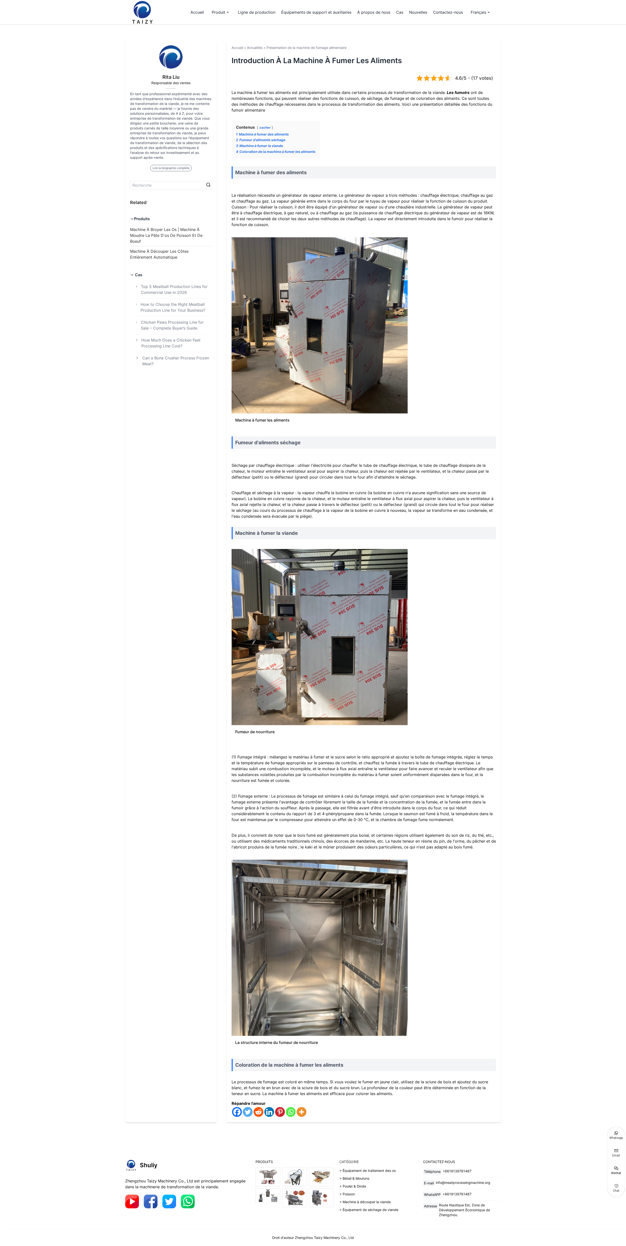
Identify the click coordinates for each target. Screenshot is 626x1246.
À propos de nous (373, 12)
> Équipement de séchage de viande (368, 1210)
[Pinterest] (280, 1112)
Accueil (197, 12)
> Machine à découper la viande (365, 1202)
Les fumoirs (458, 92)
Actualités (255, 48)
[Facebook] (237, 1112)
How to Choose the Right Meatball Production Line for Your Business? (173, 307)
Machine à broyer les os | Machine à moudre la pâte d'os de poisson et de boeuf (166, 235)
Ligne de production (256, 12)
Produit (218, 12)
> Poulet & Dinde (352, 1186)
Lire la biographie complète (171, 168)
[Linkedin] (269, 1112)
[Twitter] (248, 1112)
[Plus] (301, 1112)
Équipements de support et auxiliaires (316, 12)
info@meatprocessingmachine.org (463, 1182)
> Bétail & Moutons (354, 1178)
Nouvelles (418, 12)
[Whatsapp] (291, 1112)
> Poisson (347, 1194)
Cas (399, 12)
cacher (264, 127)
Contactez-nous (448, 12)
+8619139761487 (457, 1171)
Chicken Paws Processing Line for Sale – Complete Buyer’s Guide (172, 325)
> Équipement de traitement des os (367, 1170)
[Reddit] (258, 1112)
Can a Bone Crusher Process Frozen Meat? (175, 360)
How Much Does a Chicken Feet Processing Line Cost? (171, 343)
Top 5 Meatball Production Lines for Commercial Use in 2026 (174, 289)
